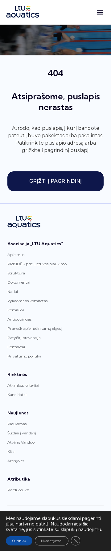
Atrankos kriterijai (23, 385)
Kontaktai (16, 347)
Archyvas (15, 460)
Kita (10, 451)
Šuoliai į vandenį (21, 433)
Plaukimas (17, 423)
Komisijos (15, 310)
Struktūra (16, 273)
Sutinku (19, 540)
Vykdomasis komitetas (27, 300)
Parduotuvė (18, 490)
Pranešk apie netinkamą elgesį (34, 328)
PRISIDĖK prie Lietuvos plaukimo (37, 264)
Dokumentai (18, 282)
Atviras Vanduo (21, 442)
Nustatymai (51, 540)
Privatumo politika (24, 356)
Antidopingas (19, 319)
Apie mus (15, 254)
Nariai (12, 291)
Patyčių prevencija (24, 337)
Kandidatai (17, 394)
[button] (100, 12)
